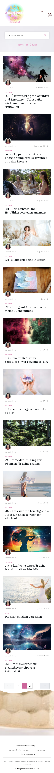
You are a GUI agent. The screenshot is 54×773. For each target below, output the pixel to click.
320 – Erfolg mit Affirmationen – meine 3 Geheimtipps (25, 309)
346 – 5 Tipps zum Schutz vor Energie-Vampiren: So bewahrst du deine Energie (26, 157)
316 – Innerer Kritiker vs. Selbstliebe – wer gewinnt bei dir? (26, 359)
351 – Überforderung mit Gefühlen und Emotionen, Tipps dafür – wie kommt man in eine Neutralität (27, 101)
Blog (7, 613)
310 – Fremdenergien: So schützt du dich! (26, 411)
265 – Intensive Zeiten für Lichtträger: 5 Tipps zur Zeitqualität (21, 667)
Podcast (8, 92)
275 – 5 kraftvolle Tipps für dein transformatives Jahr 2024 (25, 567)
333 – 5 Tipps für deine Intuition (25, 260)
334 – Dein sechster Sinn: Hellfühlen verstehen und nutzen (26, 210)
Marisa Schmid (10, 88)
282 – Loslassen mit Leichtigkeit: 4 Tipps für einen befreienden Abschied (27, 514)
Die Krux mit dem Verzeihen (23, 616)
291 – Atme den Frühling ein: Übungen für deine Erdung (23, 461)
